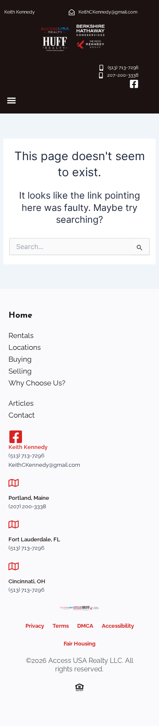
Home (20, 315)
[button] (11, 101)
